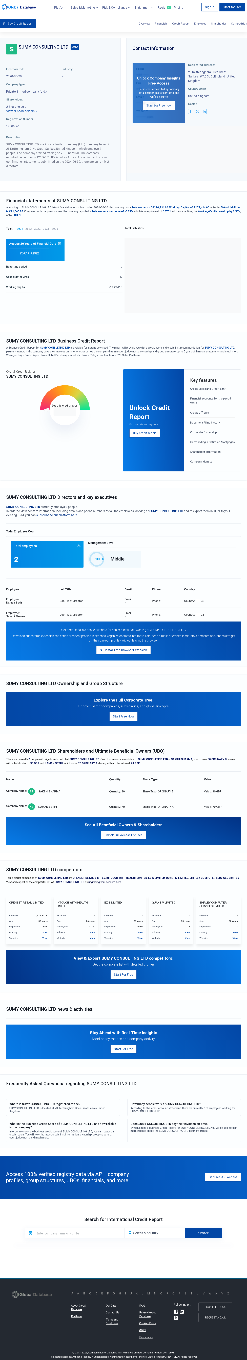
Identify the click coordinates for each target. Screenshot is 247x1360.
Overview (144, 23)
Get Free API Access (223, 1177)
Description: (14, 137)
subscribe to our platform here (56, 515)
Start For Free (123, 974)
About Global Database (78, 1307)
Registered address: (201, 65)
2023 (28, 228)
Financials (161, 23)
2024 (20, 228)
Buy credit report (145, 433)
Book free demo (215, 1307)
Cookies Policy (147, 1323)
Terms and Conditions (112, 1321)
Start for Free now (159, 105)
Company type (15, 84)
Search (203, 1233)
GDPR (142, 1330)
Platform (60, 7)
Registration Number (19, 119)
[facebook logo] (190, 111)
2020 (55, 228)
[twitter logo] (197, 111)
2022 (37, 228)
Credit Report (180, 23)
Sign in (209, 7)
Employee (200, 23)
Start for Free (232, 7)
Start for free (29, 253)
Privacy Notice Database (147, 1314)
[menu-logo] (19, 7)
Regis (163, 7)
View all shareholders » (21, 111)
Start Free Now (123, 716)
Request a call (215, 1317)
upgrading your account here (104, 882)
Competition (239, 23)
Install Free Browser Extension (126, 650)
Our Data (111, 1305)
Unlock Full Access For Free (124, 835)
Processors (146, 1337)
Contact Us (112, 1312)
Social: (192, 104)
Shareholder (218, 23)
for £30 (65, 411)
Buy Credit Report (20, 24)
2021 (46, 228)
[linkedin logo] (204, 111)
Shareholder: (14, 99)
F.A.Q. (142, 1305)
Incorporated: (15, 69)
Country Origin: (197, 89)
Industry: (67, 69)
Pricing (178, 7)
